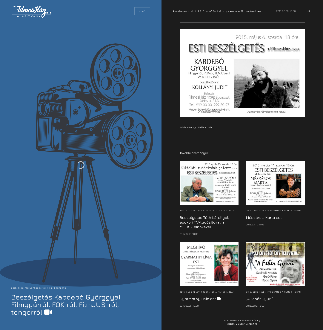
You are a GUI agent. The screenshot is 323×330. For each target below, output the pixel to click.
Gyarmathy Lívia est (198, 299)
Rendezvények (183, 11)
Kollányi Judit (205, 127)
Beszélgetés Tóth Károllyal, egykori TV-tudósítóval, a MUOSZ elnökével (204, 222)
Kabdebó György (188, 127)
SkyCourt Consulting (246, 323)
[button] (309, 11)
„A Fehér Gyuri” (259, 299)
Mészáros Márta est (264, 217)
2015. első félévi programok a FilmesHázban (38, 288)
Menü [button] (142, 11)
